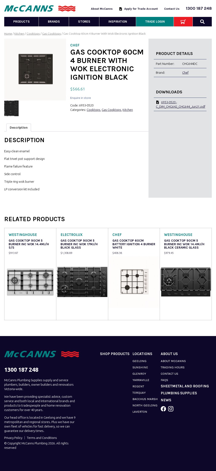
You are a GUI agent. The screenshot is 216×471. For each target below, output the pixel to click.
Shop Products (115, 354)
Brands (54, 21)
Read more (17, 314)
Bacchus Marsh (145, 399)
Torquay (139, 393)
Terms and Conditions (42, 438)
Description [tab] (19, 127)
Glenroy (139, 374)
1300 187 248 (199, 8)
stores (84, 21)
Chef (185, 72)
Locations (142, 354)
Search (202, 21)
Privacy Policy (13, 438)
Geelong (139, 361)
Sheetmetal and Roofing (185, 386)
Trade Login (155, 21)
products (21, 21)
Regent (138, 386)
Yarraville (140, 380)
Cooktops (33, 33)
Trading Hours (173, 367)
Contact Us (172, 9)
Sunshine (140, 367)
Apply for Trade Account (141, 9)
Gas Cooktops (51, 33)
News (166, 400)
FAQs (164, 380)
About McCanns (102, 9)
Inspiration (117, 21)
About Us (169, 354)
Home (8, 33)
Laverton (139, 412)
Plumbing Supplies (179, 393)
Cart (183, 21)
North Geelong (144, 405)
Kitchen (19, 33)
